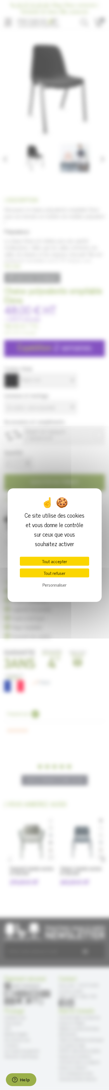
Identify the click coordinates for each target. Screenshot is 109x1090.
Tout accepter (54, 561)
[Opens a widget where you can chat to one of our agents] (21, 1080)
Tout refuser (54, 573)
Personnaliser (54, 584)
